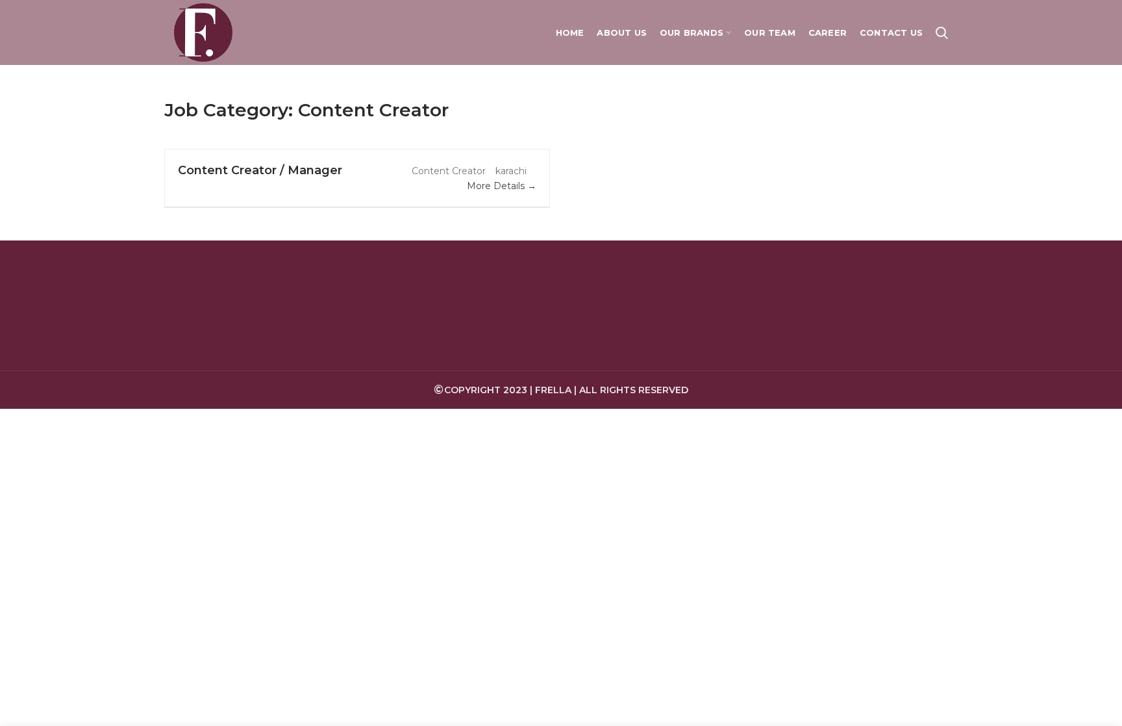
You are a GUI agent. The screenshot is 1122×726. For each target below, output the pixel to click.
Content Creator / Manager (260, 170)
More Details (497, 186)
